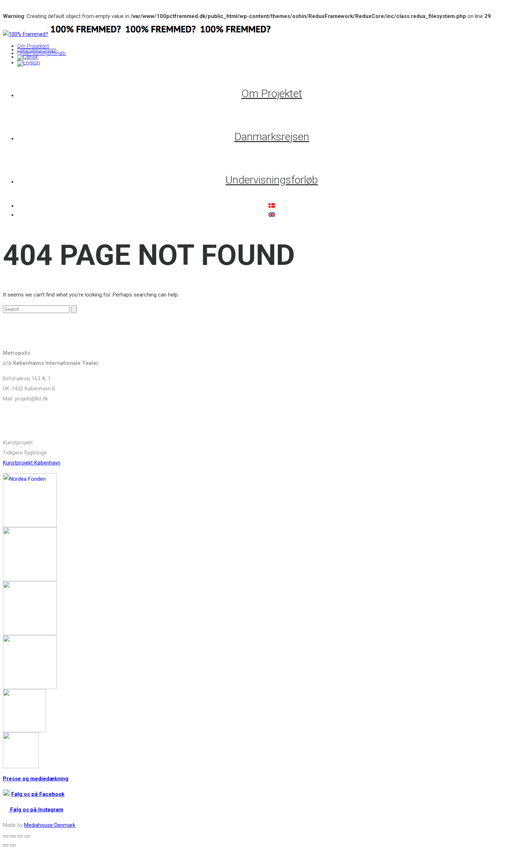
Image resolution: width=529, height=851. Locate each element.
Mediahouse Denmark (49, 825)
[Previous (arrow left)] (6, 845)
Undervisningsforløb (41, 53)
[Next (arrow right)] (13, 845)
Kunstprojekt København (31, 463)
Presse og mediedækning (35, 778)
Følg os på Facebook (37, 794)
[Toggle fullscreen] (20, 836)
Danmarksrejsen (36, 49)
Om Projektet (33, 46)
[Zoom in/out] (27, 836)
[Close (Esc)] (6, 836)
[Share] (13, 836)
